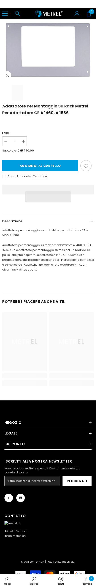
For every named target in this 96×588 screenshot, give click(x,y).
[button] (48, 196)
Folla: (5, 133)
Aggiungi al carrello (40, 166)
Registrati (77, 481)
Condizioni (40, 176)
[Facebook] (8, 498)
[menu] (5, 13)
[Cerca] (17, 13)
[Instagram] (20, 498)
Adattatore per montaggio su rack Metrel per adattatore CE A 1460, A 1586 (45, 109)
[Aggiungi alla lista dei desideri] (86, 165)
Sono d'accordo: (20, 176)
